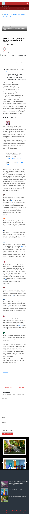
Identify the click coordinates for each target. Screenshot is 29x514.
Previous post (8, 387)
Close (7, 71)
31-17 (4, 280)
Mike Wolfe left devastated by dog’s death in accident (14, 446)
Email (3, 417)
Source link (5, 372)
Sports (4, 379)
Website (4, 422)
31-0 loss (20, 325)
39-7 (9, 305)
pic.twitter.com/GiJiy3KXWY (13, 158)
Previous (2, 462)
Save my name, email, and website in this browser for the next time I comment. (14, 430)
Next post (21, 387)
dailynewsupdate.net (8, 51)
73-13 (12, 295)
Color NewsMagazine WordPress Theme (14, 511)
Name (4, 411)
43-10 (21, 246)
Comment (4, 398)
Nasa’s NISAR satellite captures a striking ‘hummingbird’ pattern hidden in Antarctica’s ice (18, 483)
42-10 (12, 200)
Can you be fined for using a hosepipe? (17, 496)
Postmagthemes (23, 512)
